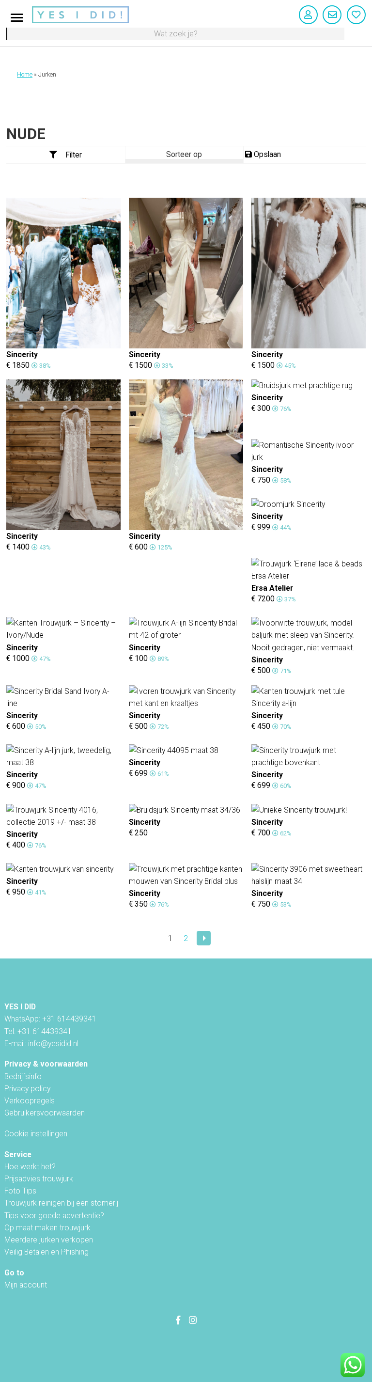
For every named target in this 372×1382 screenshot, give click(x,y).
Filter (73, 154)
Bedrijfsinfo (23, 1076)
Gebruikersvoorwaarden (44, 1112)
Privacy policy (27, 1088)
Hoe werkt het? (30, 1166)
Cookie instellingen (35, 1133)
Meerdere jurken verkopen (48, 1239)
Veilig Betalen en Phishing (46, 1251)
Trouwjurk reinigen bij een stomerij (61, 1203)
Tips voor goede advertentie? (54, 1215)
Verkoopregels (29, 1100)
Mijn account (25, 1284)
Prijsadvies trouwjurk (38, 1178)
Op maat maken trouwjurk (47, 1227)
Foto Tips (20, 1190)
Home (24, 74)
